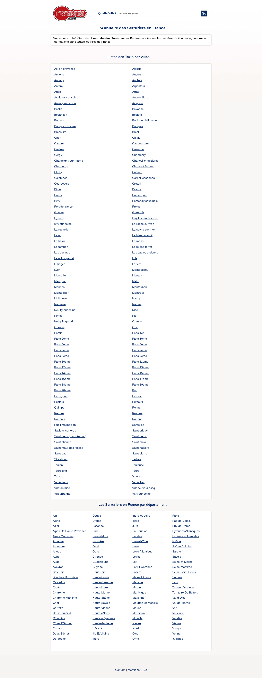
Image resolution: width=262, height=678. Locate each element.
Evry (57, 200)
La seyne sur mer (143, 229)
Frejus (136, 206)
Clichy (58, 172)
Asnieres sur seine (66, 97)
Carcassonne (140, 143)
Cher (56, 602)
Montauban (139, 287)
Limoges (59, 264)
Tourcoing (60, 470)
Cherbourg (61, 166)
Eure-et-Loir (100, 536)
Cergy (58, 154)
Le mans (137, 241)
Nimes (58, 315)
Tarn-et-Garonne (183, 587)
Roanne (137, 413)
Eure (96, 531)
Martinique (139, 592)
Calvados (59, 582)
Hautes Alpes (101, 613)
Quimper (60, 407)
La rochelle (61, 229)
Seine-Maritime (182, 566)
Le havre (60, 241)
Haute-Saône (101, 597)
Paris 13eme (140, 367)
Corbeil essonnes (143, 177)
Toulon (58, 465)
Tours (135, 470)
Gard (96, 546)
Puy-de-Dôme (181, 525)
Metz (135, 281)
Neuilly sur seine (65, 310)
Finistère (98, 541)
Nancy (136, 298)
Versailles (138, 482)
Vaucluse (178, 613)
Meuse (136, 608)
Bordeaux (60, 120)
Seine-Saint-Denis (184, 572)
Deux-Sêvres (61, 633)
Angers (136, 74)
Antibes (137, 80)
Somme (177, 577)
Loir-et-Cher (140, 541)
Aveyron (58, 566)
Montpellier (61, 292)
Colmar (137, 172)
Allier (56, 525)
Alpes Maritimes (63, 536)
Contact (120, 669)
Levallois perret (64, 258)
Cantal (57, 587)
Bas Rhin (58, 572)
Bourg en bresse (65, 126)
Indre (96, 638)
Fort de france (63, 206)
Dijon (57, 189)
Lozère (136, 572)
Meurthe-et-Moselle (145, 602)
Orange (137, 321)
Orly (135, 327)
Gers (96, 551)
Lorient (136, 264)
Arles (57, 91)
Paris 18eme (62, 384)
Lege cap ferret (142, 246)
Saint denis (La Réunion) (70, 436)
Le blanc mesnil (142, 235)
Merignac (60, 281)
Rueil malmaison (65, 424)
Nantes (136, 304)
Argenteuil (138, 86)
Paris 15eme (140, 373)
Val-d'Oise (178, 597)
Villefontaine (62, 488)
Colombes (60, 177)
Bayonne (138, 109)
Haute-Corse (101, 577)
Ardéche (58, 541)
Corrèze (58, 608)
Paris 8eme (61, 355)
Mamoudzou (140, 269)
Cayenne (138, 149)
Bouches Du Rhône (65, 577)
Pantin (58, 332)
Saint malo (139, 442)
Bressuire (60, 132)
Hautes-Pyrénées (104, 618)
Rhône (176, 541)
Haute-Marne (101, 592)
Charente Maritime (65, 597)
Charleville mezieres (145, 160)
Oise (135, 633)
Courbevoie (61, 183)
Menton (137, 275)
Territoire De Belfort (185, 592)
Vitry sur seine (141, 493)
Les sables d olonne (145, 252)
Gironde (98, 556)
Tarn (175, 582)
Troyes (58, 476)
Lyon (57, 269)
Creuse (57, 628)
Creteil (136, 183)
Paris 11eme (140, 361)
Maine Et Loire (141, 577)
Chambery (139, 154)
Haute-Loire (100, 587)
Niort (135, 315)
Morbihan (138, 613)
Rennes (59, 413)
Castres (59, 149)
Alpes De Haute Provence (69, 531)
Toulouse (138, 465)
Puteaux (137, 401)
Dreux (58, 195)
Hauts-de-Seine (103, 623)
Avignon (137, 103)
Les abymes (62, 252)
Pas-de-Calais (181, 520)
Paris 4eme (61, 344)
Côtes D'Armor (62, 623)
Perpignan (61, 396)
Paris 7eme (139, 350)
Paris (175, 515)
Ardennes (59, 546)
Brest (135, 132)
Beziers (137, 114)
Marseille (60, 275)
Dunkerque (139, 195)
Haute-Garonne (103, 582)
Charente (59, 592)
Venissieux (61, 482)
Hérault (97, 628)
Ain (55, 515)
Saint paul (60, 453)
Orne (135, 638)
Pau (134, 390)
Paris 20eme (62, 390)
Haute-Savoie (101, 602)
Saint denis (139, 436)
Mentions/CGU (137, 669)
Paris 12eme (62, 367)
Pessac (137, 396)
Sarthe (176, 551)
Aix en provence (64, 68)
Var (174, 608)
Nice (135, 310)
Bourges (137, 126)
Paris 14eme (62, 373)
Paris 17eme (140, 378)
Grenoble (138, 212)
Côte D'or (59, 618)
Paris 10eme (62, 361)
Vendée (177, 618)
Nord (135, 628)
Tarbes (136, 459)
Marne (136, 587)
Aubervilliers (140, 97)
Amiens (59, 74)
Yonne (176, 633)
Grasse (59, 212)
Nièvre (136, 623)
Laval (57, 235)
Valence (137, 476)
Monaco (59, 287)
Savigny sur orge (65, 430)
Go (204, 13)
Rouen (136, 419)
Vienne (176, 623)
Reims (136, 407)
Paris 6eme (61, 350)
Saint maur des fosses (68, 447)
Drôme (97, 520)
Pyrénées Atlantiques (186, 531)
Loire (135, 546)
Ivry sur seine (63, 223)
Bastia (58, 109)
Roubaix (59, 419)
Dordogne (59, 638)
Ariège (57, 551)
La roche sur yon (143, 223)
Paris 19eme (140, 384)
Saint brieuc (140, 430)
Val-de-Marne (181, 602)
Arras (135, 91)
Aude (56, 561)
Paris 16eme (62, 378)
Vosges (177, 628)
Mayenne (138, 597)
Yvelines (177, 638)
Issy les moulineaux (145, 218)
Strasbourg (61, 459)
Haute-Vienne (101, 608)
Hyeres (58, 218)
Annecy (59, 80)
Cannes (59, 143)
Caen (57, 137)
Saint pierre (139, 453)
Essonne (98, 525)
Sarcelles (138, 424)
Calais (136, 137)
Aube (56, 556)
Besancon (60, 114)
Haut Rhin (99, 572)
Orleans (59, 327)
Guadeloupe (100, 561)
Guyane (98, 566)
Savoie (176, 556)
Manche (137, 582)
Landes (137, 536)
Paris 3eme (139, 338)
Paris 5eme (139, 344)
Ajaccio (136, 68)
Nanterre (60, 304)
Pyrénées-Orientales (185, 536)
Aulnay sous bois (65, 103)
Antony (58, 86)
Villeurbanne (62, 493)
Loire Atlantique (142, 551)
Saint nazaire (140, 447)
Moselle (137, 618)
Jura (135, 525)
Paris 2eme (61, 338)
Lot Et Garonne (142, 566)
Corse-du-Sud (62, 613)
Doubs (97, 515)
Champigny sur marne (68, 160)
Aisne (56, 520)
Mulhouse (60, 298)
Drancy (136, 189)
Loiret (136, 556)
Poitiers (59, 401)
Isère (135, 520)
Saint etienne (62, 442)
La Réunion (139, 531)
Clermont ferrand (143, 166)
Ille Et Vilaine (101, 633)
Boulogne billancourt (145, 120)
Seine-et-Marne (182, 561)
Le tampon (61, 246)
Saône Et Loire (182, 546)
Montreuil (138, 292)
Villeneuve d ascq (143, 488)
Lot (134, 561)
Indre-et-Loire (141, 515)
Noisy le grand (63, 321)
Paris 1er (138, 332)
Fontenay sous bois (145, 200)
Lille (134, 258)
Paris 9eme (139, 355)
